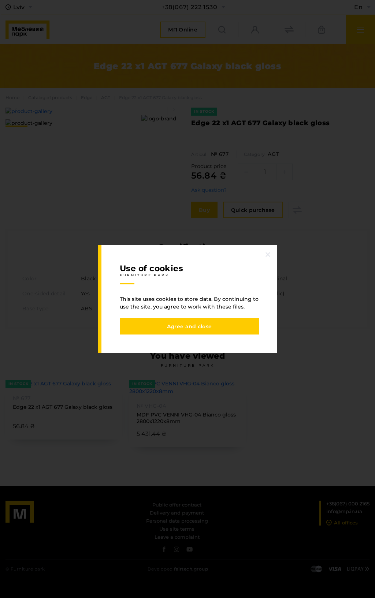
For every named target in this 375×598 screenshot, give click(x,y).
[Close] (268, 254)
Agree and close (189, 326)
